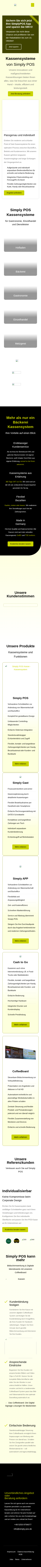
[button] (32, 5)
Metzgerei (20, 343)
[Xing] (24, 1564)
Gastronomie (20, 295)
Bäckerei (20, 271)
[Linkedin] (27, 1564)
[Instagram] (17, 1564)
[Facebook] (14, 1564)
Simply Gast (20, 782)
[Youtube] (20, 1564)
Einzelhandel (20, 319)
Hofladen (21, 247)
